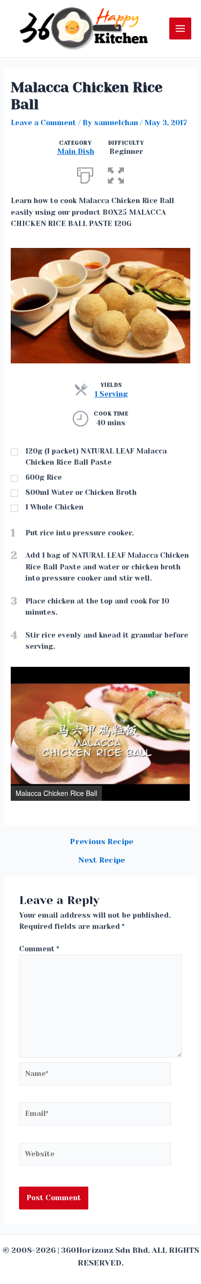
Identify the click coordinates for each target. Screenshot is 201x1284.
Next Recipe (101, 861)
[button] (181, 675)
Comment (39, 949)
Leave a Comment (43, 123)
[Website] (95, 1156)
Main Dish (75, 152)
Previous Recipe (101, 842)
